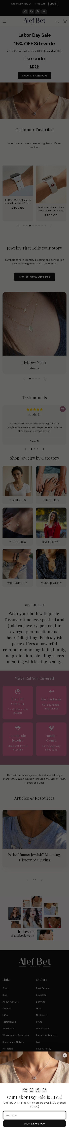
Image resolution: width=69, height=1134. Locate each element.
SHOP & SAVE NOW (34, 1123)
